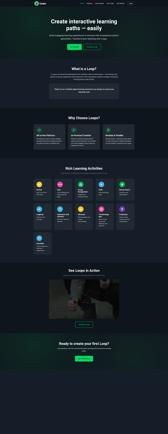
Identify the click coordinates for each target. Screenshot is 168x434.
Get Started (120, 3)
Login (131, 3)
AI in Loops (110, 3)
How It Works (99, 3)
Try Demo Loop (92, 47)
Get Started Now (84, 358)
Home (82, 3)
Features (89, 3)
